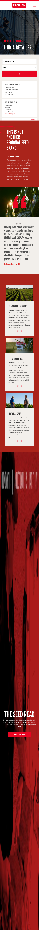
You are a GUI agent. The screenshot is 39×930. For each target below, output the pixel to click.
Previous (16, 223)
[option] (19, 245)
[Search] (19, 74)
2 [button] (19, 272)
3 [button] (22, 272)
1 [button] (16, 272)
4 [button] (25, 272)
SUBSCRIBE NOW (19, 734)
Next (20, 223)
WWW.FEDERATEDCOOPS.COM (10, 114)
